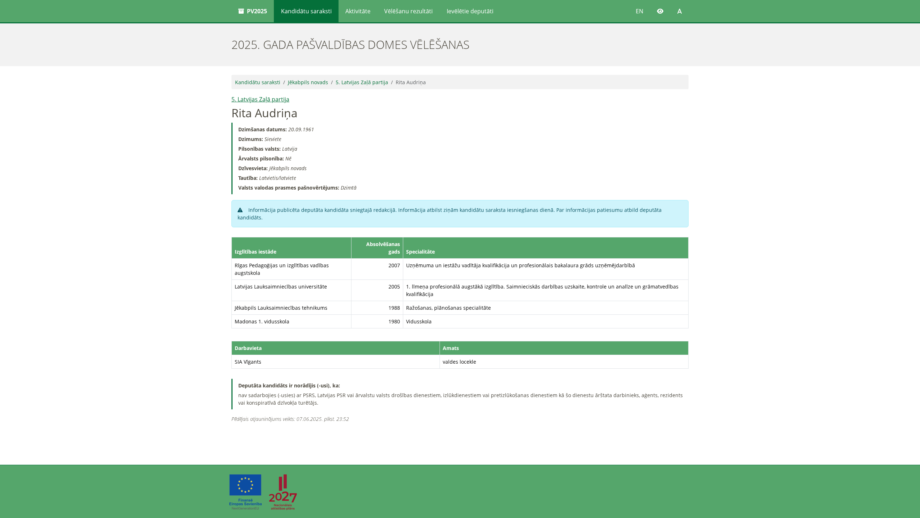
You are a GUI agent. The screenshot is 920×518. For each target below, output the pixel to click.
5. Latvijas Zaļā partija (362, 82)
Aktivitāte (358, 11)
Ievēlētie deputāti (470, 11)
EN (639, 11)
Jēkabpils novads (308, 82)
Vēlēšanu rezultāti (408, 11)
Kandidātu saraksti (306, 11)
